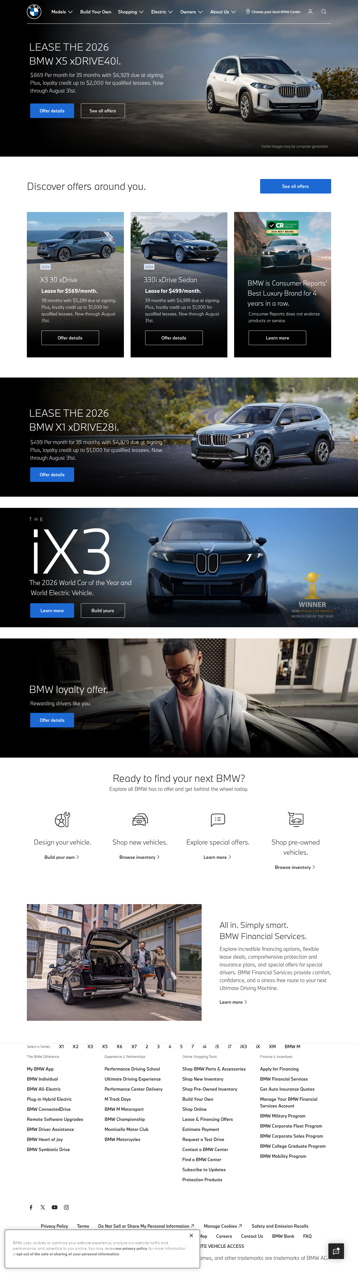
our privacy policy (131, 1249)
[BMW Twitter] (43, 1208)
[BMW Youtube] (54, 1208)
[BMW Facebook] (31, 1208)
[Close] (191, 1235)
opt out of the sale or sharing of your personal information (68, 1254)
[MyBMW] (311, 11)
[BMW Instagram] (66, 1208)
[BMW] (34, 11)
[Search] (324, 11)
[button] (336, 1251)
